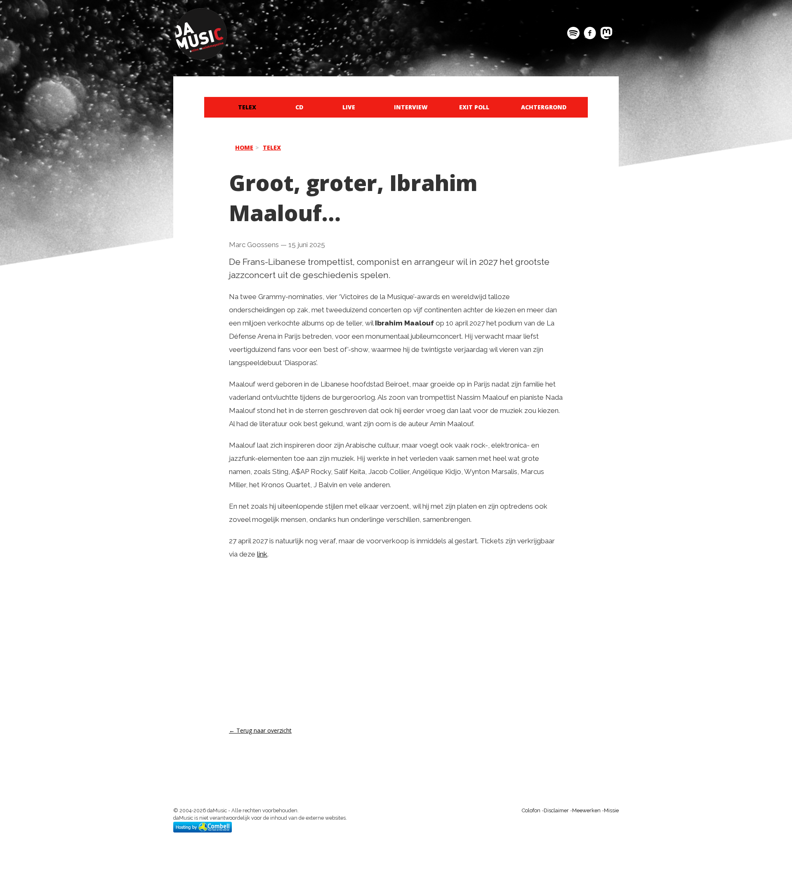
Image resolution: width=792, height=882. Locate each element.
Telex (247, 107)
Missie (611, 810)
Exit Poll (474, 107)
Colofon (531, 810)
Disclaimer (556, 810)
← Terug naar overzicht (260, 730)
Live (348, 107)
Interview (411, 107)
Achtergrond (543, 107)
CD (299, 107)
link (262, 554)
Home (244, 147)
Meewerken (586, 810)
